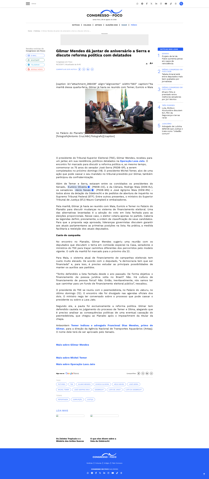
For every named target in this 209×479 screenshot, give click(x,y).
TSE (71, 384)
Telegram (35, 65)
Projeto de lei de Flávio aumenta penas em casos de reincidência (172, 60)
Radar (124, 25)
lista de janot (115, 390)
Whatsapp (35, 60)
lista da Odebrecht (134, 390)
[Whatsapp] (137, 4)
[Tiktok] (171, 4)
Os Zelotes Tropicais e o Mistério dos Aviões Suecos (70, 439)
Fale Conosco (117, 463)
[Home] (104, 13)
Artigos (98, 25)
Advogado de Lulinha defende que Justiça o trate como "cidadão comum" (172, 130)
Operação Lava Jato (132, 161)
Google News (37, 69)
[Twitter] (151, 4)
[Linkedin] (156, 4)
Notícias (76, 25)
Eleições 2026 (112, 25)
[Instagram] (161, 4)
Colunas (87, 25)
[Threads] (175, 4)
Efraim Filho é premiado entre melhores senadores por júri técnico (171, 95)
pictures (61, 384)
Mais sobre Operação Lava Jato (75, 364)
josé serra (133, 384)
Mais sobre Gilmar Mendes (72, 344)
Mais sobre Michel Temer (71, 357)
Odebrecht (99, 390)
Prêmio (134, 25)
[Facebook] (146, 4)
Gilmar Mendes (84, 384)
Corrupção (77, 399)
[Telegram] (142, 4)
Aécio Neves (83, 190)
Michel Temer (63, 390)
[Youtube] (166, 4)
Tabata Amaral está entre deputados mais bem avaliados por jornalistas (172, 78)
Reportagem (63, 399)
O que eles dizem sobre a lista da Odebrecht (103, 439)
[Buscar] (181, 3)
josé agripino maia (82, 390)
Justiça (90, 399)
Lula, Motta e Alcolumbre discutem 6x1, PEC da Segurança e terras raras (172, 113)
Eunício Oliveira (77, 186)
